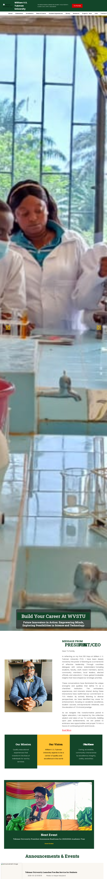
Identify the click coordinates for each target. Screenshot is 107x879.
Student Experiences (56, 13)
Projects (85, 13)
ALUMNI (40, 6)
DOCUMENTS (53, 6)
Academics (29, 13)
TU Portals (77, 6)
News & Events (41, 13)
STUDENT (57, 5)
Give (90, 13)
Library (68, 13)
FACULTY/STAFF (64, 5)
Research (76, 13)
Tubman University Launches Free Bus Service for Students (51, 872)
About (10, 13)
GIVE (44, 6)
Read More (66, 730)
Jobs (96, 13)
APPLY (47, 6)
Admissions (19, 13)
